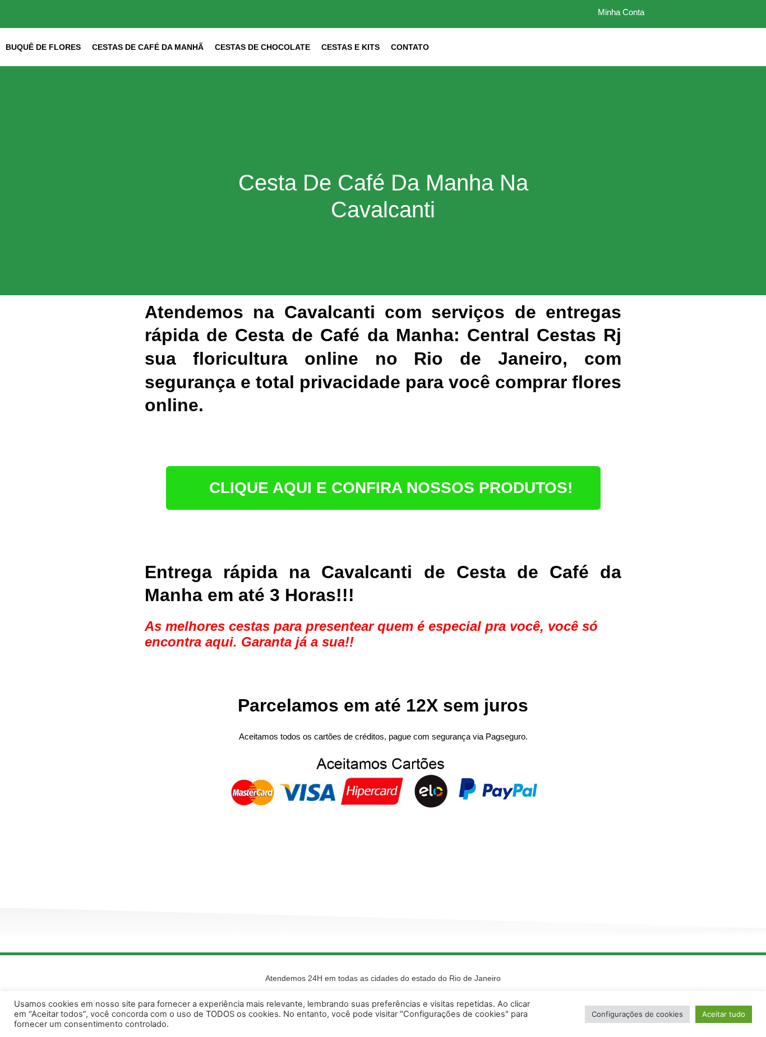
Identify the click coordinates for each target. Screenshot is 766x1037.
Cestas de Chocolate (262, 47)
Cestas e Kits (350, 47)
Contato (410, 47)
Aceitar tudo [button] (723, 1014)
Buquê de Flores (43, 47)
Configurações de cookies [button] (637, 1014)
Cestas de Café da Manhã (148, 47)
